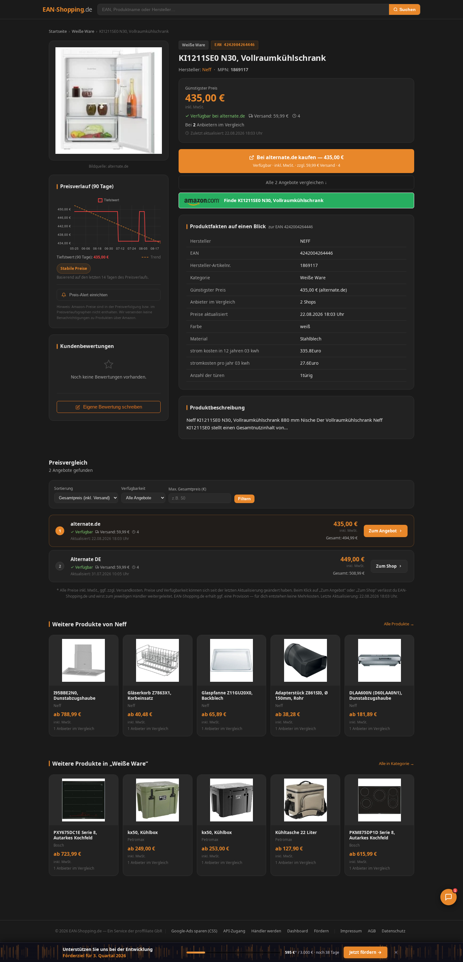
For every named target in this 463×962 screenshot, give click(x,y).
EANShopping (67, 9)
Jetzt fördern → (365, 952)
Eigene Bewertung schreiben (112, 406)
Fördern (321, 931)
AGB (372, 931)
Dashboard (297, 931)
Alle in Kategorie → (396, 763)
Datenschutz (393, 931)
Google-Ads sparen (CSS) (194, 931)
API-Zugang (234, 931)
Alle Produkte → (399, 624)
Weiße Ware (83, 31)
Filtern (244, 498)
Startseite (58, 31)
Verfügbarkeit (133, 488)
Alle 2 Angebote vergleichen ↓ (296, 182)
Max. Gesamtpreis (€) (187, 489)
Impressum (351, 931)
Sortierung (63, 488)
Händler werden (266, 931)
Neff (207, 69)
